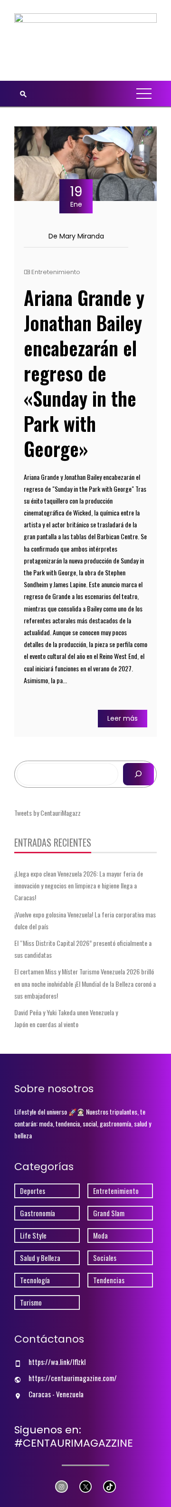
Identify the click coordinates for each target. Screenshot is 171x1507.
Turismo (31, 1302)
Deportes (32, 1190)
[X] (85, 1486)
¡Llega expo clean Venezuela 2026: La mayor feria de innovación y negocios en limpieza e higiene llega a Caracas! (78, 885)
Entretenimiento (55, 272)
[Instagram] (61, 1486)
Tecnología (35, 1280)
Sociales (104, 1257)
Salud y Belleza (40, 1257)
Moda (100, 1235)
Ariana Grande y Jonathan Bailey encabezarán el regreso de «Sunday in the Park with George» (84, 373)
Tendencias (108, 1280)
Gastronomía (37, 1213)
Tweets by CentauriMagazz (47, 813)
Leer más (122, 718)
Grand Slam (108, 1213)
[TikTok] (109, 1486)
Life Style (33, 1235)
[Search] (138, 774)
